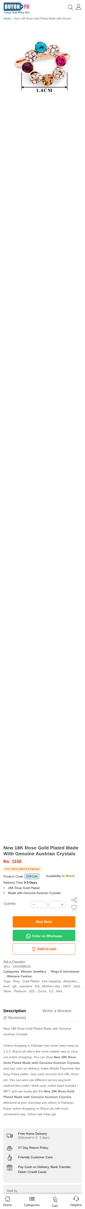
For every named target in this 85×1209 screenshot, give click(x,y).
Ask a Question (14, 961)
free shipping (51, 981)
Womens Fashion (19, 976)
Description (14, 1011)
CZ (51, 991)
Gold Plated (30, 981)
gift (14, 986)
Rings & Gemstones (65, 971)
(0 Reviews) (14, 1017)
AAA (59, 991)
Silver (7, 991)
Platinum (20, 991)
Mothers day (51, 986)
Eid (37, 986)
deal (77, 986)
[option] (42, 62)
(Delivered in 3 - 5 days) (33, 1137)
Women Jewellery (33, 971)
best (6, 986)
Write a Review (57, 1011)
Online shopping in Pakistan (23, 1045)
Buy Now (44, 922)
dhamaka (70, 981)
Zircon (41, 991)
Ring (16, 981)
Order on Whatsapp (46, 936)
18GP (67, 986)
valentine (25, 986)
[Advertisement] (42, 800)
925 (32, 991)
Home (7, 18)
